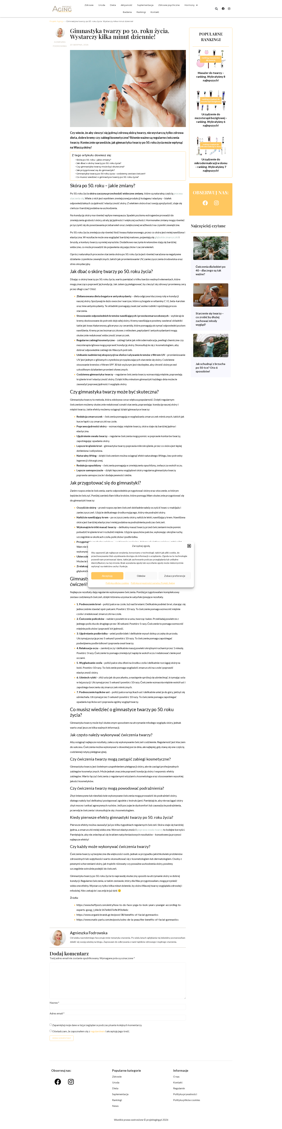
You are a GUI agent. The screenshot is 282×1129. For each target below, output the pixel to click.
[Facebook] (223, 8)
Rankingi (141, 12)
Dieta (113, 5)
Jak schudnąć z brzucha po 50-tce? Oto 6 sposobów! (210, 367)
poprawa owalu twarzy (150, 829)
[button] (189, 545)
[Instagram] (229, 8)
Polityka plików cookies (117, 583)
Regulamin (179, 1088)
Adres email (57, 1013)
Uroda (101, 5)
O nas (176, 1076)
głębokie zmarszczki (166, 237)
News (115, 1105)
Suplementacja (145, 5)
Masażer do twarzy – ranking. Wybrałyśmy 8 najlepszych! (210, 76)
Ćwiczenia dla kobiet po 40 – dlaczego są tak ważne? (211, 270)
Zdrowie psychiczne (169, 5)
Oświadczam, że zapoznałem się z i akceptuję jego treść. (91, 1031)
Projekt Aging (56, 21)
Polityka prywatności (185, 1094)
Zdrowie (89, 5)
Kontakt (155, 12)
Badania (127, 12)
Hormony (190, 5)
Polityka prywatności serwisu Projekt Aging (153, 583)
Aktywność (126, 5)
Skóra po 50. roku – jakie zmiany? (93, 160)
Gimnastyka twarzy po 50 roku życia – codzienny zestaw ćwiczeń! (110, 173)
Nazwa (54, 1002)
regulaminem (97, 1031)
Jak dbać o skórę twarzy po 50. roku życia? (98, 163)
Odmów (141, 575)
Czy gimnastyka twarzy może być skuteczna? (100, 166)
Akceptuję (107, 575)
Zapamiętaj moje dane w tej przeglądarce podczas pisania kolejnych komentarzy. (97, 1025)
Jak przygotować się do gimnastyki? (95, 170)
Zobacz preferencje (174, 575)
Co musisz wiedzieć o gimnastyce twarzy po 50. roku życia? (107, 177)
